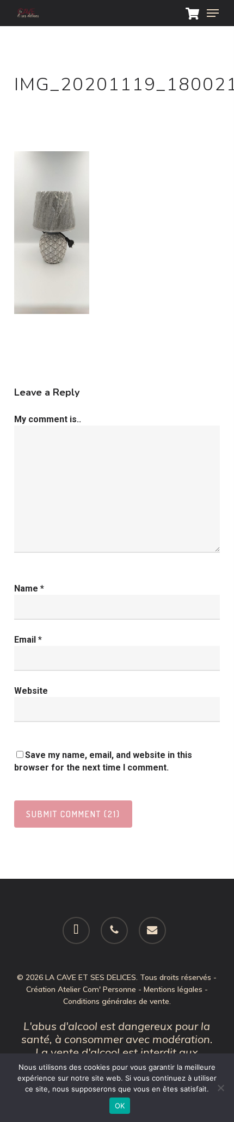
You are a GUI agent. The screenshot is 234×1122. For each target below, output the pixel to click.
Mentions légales (173, 989)
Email (28, 639)
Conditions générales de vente (116, 1001)
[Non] (220, 1087)
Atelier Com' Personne (97, 989)
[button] (213, 13)
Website (31, 691)
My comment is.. (47, 419)
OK (120, 1105)
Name (29, 588)
